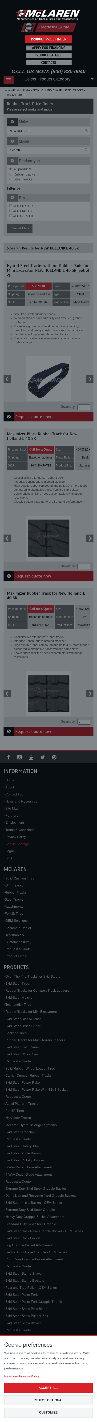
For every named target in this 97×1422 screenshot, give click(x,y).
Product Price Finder (48, 39)
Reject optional (48, 1400)
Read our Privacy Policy (22, 1376)
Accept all (49, 1388)
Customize (48, 1412)
